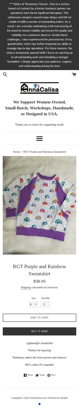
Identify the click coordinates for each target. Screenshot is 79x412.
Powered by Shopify (58, 398)
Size (33, 298)
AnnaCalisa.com (38, 398)
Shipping (26, 287)
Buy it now (39, 331)
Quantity (45, 298)
